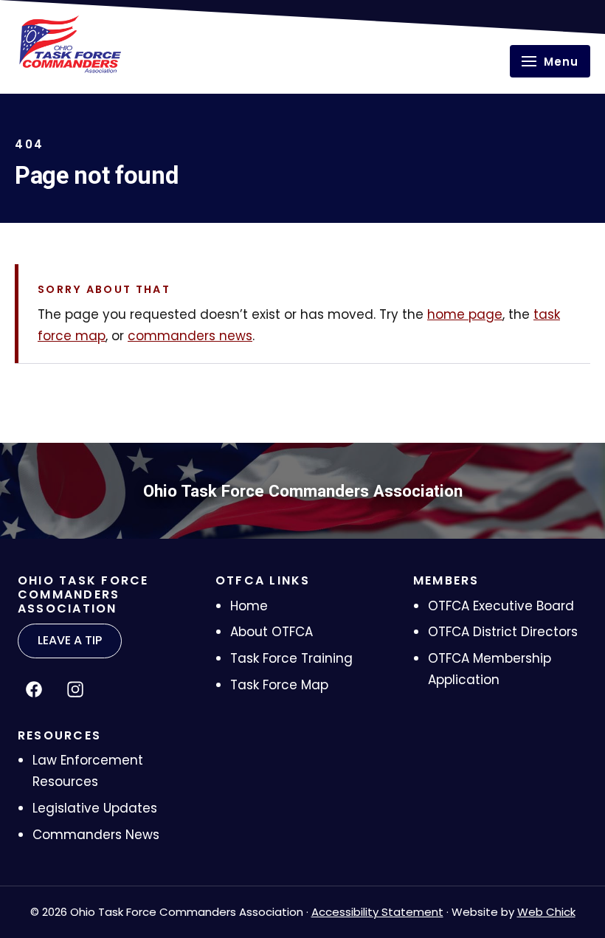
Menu (561, 61)
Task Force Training (291, 658)
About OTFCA (271, 632)
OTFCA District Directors (503, 632)
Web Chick (546, 912)
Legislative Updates (94, 808)
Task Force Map (279, 685)
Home (249, 606)
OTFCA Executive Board (501, 606)
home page (464, 314)
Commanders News (95, 835)
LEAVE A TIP (70, 640)
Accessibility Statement (377, 912)
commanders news (190, 336)
